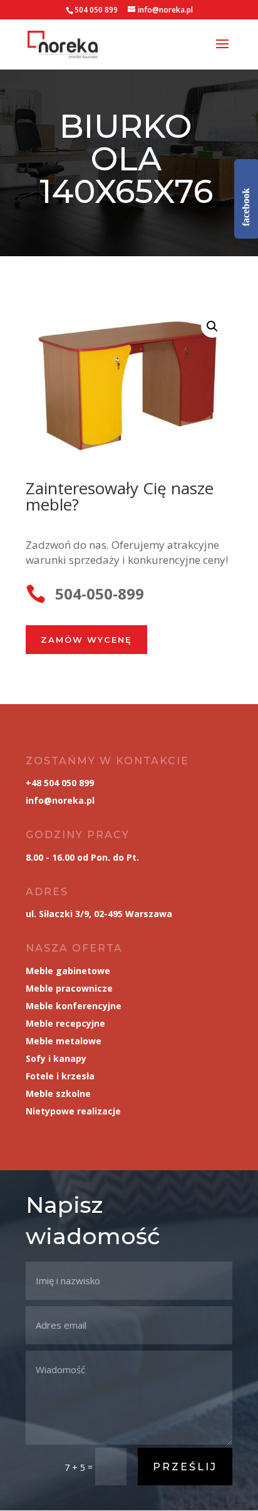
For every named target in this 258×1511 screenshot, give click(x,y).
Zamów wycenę (86, 640)
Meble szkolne (58, 1093)
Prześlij (185, 1467)
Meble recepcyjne (65, 1023)
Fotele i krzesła (60, 1076)
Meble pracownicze (69, 988)
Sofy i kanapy (56, 1058)
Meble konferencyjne (73, 1006)
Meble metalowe (63, 1041)
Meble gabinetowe (68, 971)
